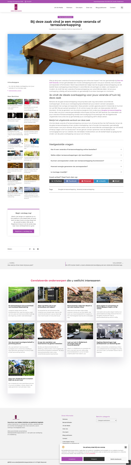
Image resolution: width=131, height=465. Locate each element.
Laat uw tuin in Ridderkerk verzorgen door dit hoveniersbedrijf (77, 343)
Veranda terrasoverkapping (85, 189)
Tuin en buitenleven (65, 17)
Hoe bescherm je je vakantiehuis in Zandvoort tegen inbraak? (15, 183)
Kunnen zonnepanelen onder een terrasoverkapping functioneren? (86, 161)
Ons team (79, 7)
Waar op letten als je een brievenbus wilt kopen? (47, 306)
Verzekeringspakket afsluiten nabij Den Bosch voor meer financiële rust (31, 158)
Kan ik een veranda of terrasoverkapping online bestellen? (86, 149)
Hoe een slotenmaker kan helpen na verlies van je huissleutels (31, 171)
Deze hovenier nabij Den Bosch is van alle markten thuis (79, 306)
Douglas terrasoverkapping (67, 189)
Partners (69, 7)
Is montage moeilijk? (86, 172)
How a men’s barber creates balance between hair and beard (15, 171)
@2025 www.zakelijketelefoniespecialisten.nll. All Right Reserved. (27, 462)
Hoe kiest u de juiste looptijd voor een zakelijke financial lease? (15, 158)
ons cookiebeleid (90, 453)
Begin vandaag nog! (23, 213)
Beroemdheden (67, 422)
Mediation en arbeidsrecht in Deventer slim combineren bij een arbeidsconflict (31, 121)
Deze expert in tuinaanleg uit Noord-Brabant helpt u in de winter (107, 307)
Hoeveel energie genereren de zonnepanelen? (86, 166)
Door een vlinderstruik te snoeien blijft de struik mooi (20, 379)
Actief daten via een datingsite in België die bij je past (31, 146)
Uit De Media (58, 7)
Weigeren (94, 459)
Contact (112, 7)
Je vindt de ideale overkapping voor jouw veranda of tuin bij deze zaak (21, 87)
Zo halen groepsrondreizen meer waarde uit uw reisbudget (15, 107)
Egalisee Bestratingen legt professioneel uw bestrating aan (108, 342)
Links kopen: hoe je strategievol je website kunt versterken (71, 443)
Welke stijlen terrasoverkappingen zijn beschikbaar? (86, 155)
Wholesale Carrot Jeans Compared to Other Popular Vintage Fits (15, 146)
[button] (126, 447)
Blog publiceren (101, 7)
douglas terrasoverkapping (111, 110)
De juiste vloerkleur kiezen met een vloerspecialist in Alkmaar (31, 133)
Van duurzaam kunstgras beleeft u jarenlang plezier (21, 342)
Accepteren (72, 459)
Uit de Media (66, 425)
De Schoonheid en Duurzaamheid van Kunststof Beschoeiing (20, 306)
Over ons (89, 7)
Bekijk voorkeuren (116, 459)
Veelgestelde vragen (15, 90)
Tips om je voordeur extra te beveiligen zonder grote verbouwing (15, 195)
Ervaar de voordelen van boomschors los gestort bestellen (50, 342)
